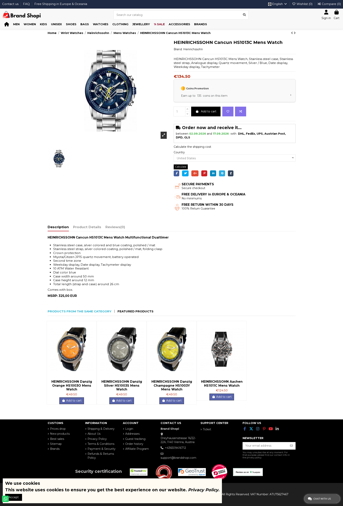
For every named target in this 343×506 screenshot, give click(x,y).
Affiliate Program (137, 449)
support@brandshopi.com (178, 458)
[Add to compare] (240, 111)
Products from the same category (79, 311)
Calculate (180, 166)
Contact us (10, 4)
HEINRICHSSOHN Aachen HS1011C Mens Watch (222, 383)
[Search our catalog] (244, 14)
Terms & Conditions (101, 444)
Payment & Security (102, 449)
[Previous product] (292, 33)
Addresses (132, 434)
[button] (16, 24)
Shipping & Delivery (101, 429)
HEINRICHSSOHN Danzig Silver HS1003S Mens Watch (121, 385)
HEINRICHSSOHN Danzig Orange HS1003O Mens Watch (71, 385)
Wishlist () (304, 4)
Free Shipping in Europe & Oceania (60, 4)
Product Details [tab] (87, 227)
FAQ (27, 4)
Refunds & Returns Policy (101, 456)
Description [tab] (58, 227)
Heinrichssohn (193, 49)
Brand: (178, 49)
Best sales (57, 439)
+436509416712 (175, 448)
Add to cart (208, 111)
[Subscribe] (291, 446)
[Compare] (90, 334)
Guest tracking (135, 439)
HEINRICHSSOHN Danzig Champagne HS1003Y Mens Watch (171, 385)
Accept (14, 497)
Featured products (135, 311)
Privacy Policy (97, 439)
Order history (134, 444)
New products (60, 434)
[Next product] (295, 33)
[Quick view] (90, 341)
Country (179, 152)
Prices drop (58, 429)
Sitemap (56, 444)
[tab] (115, 228)
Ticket (207, 429)
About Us (94, 434)
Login (129, 429)
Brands (55, 449)
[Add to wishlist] (227, 111)
